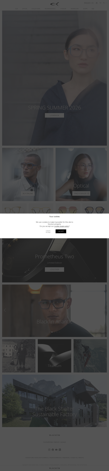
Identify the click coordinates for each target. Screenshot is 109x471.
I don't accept (48, 231)
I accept (61, 231)
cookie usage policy (61, 226)
